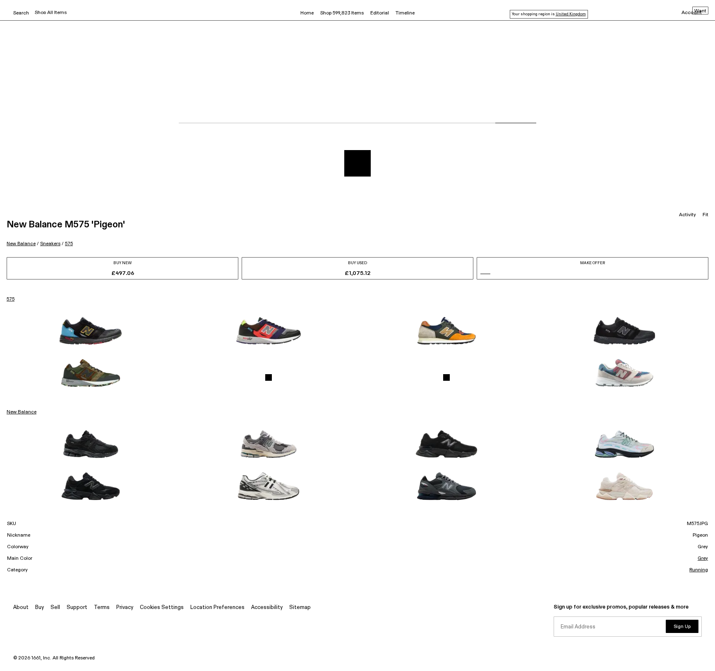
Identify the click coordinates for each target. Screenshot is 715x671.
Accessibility (267, 607)
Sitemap (300, 607)
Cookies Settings (162, 607)
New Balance (21, 243)
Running (698, 570)
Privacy (124, 607)
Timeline (405, 13)
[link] (91, 330)
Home (307, 13)
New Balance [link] (21, 412)
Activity (687, 215)
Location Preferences (217, 607)
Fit (705, 215)
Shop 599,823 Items (342, 13)
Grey (703, 558)
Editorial (379, 13)
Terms (102, 607)
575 (69, 243)
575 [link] (10, 299)
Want (700, 11)
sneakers (50, 243)
